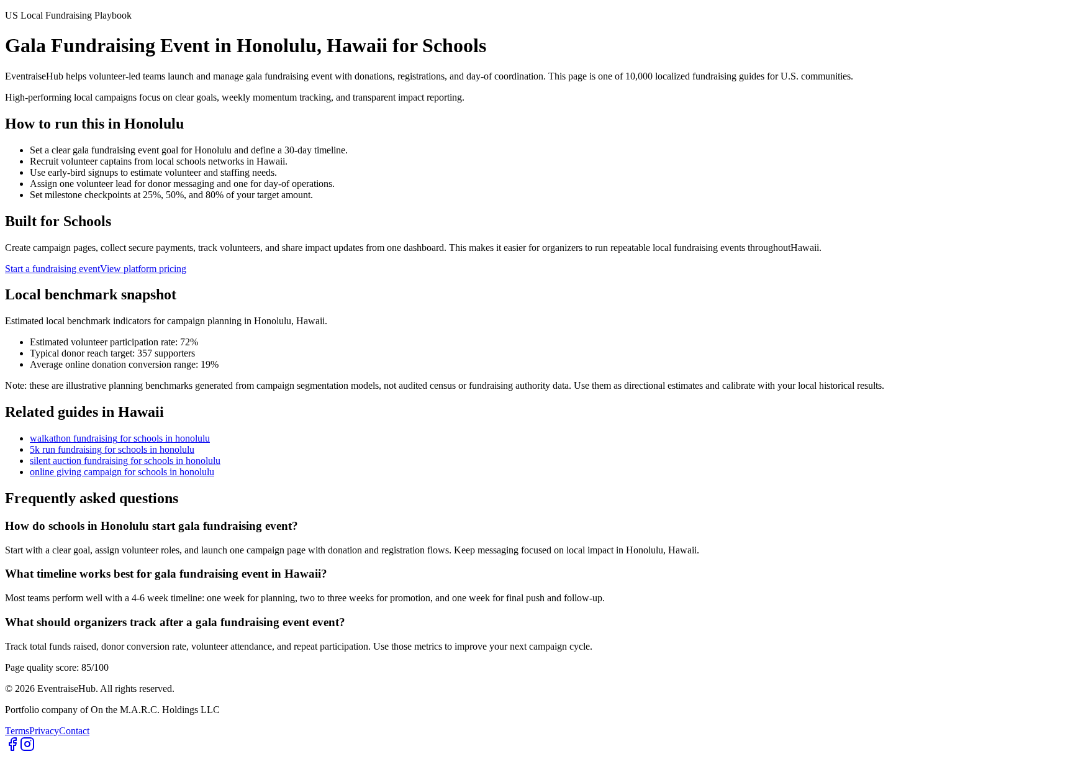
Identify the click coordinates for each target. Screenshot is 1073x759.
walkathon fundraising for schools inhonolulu (120, 438)
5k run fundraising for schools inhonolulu (112, 449)
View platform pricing (143, 268)
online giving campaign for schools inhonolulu (122, 471)
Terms (17, 730)
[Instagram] (27, 748)
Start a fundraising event (52, 268)
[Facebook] (12, 748)
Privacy (44, 730)
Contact (74, 730)
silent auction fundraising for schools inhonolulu (125, 460)
